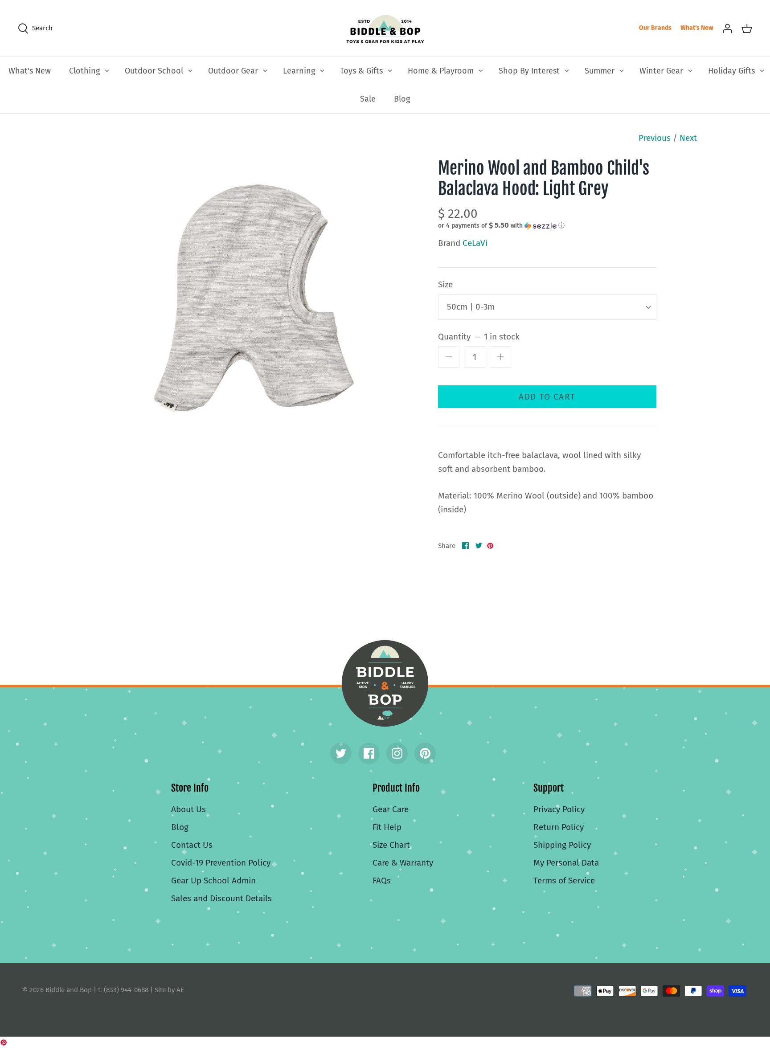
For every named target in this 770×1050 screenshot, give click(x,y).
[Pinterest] (425, 753)
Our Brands (655, 28)
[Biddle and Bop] (385, 28)
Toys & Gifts (361, 71)
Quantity (479, 336)
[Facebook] (369, 753)
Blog (402, 99)
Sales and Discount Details (221, 898)
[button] (501, 225)
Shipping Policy (562, 845)
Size (445, 284)
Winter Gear (661, 71)
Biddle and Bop (385, 683)
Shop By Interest (529, 71)
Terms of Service (564, 880)
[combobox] (547, 307)
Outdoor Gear (233, 71)
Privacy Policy (559, 809)
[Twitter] (341, 753)
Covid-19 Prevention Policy (220, 863)
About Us (188, 809)
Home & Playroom (441, 71)
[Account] (727, 28)
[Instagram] (397, 753)
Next (688, 138)
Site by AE (169, 990)
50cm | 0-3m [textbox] (471, 307)
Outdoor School (154, 71)
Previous (655, 138)
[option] (254, 298)
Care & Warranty (403, 863)
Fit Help (387, 827)
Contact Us (192, 845)
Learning (299, 71)
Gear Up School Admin (213, 880)
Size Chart (391, 845)
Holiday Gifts (731, 71)
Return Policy (558, 827)
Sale (368, 99)
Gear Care (391, 809)
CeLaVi (475, 243)
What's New (696, 28)
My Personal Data (566, 863)
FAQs (382, 880)
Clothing (84, 71)
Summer (599, 71)
